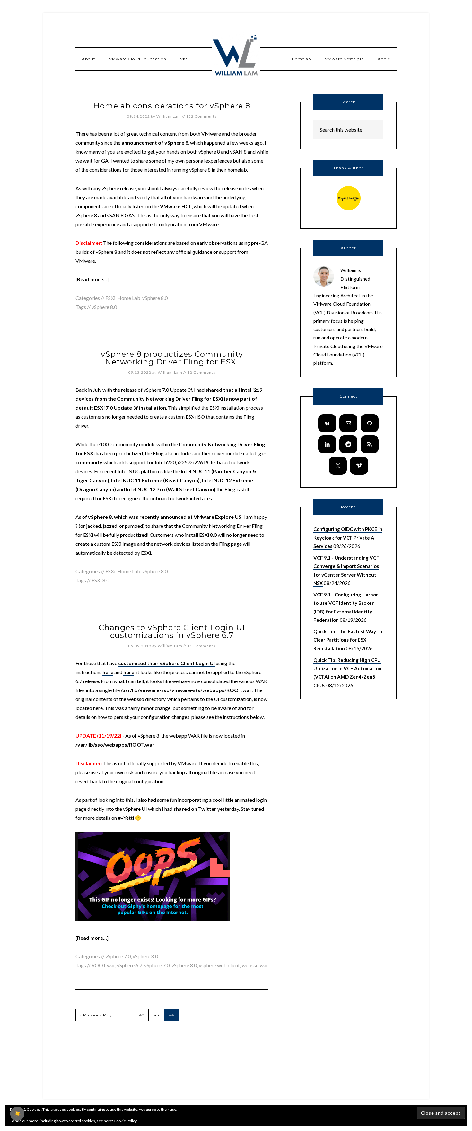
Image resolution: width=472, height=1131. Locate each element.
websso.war (255, 965)
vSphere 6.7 (129, 965)
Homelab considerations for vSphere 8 (171, 105)
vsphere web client (219, 965)
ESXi (110, 298)
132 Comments (201, 116)
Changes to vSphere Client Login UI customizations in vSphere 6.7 (172, 631)
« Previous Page (97, 1015)
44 (171, 1015)
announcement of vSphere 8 (154, 143)
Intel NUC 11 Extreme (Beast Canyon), (156, 480)
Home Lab (128, 298)
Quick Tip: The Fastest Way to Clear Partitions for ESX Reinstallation (347, 640)
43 (156, 1015)
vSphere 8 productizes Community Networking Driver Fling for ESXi (172, 357)
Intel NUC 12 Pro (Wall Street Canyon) (170, 489)
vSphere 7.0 (118, 956)
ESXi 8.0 (100, 580)
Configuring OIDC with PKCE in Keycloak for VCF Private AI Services (347, 537)
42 (141, 1015)
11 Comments (201, 645)
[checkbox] (17, 1114)
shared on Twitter (194, 809)
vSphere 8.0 (155, 298)
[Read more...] (92, 279)
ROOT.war (103, 965)
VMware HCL (176, 206)
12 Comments (201, 372)
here (107, 672)
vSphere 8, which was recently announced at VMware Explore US (164, 517)
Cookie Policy (125, 1120)
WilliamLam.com (236, 56)
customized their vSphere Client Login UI (166, 663)
